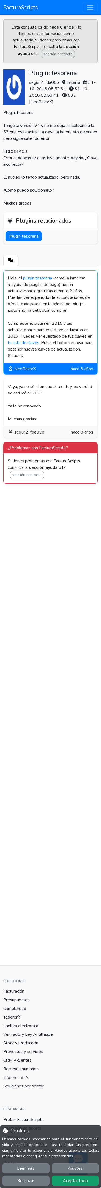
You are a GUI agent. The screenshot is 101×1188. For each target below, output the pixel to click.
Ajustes (75, 1168)
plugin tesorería (37, 278)
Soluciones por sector (23, 1086)
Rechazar (25, 1181)
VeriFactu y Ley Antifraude (28, 1034)
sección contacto (57, 54)
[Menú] (90, 7)
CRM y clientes (17, 1060)
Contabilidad (14, 1009)
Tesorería (11, 1017)
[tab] (10, 260)
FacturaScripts (20, 7)
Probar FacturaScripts (23, 1120)
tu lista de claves (23, 343)
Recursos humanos (21, 1069)
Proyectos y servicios (23, 1052)
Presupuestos (16, 1000)
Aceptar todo (75, 1181)
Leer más (25, 1168)
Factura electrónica (20, 1026)
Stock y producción (20, 1043)
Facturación (13, 991)
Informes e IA (16, 1077)
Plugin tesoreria (24, 236)
